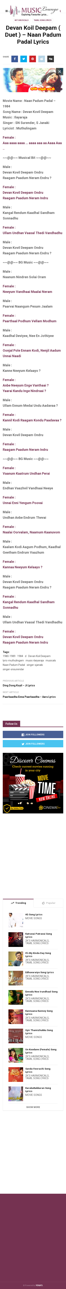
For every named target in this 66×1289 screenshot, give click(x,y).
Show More (33, 1107)
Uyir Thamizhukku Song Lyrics (39, 1032)
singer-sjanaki (35, 664)
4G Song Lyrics (33, 914)
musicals (51, 660)
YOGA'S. (39, 1285)
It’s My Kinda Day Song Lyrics (38, 955)
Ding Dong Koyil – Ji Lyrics (19, 685)
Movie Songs (33, 918)
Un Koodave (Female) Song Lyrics (40, 1051)
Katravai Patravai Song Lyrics (38, 935)
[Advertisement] (33, 855)
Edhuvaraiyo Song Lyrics (39, 972)
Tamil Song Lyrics (43, 20)
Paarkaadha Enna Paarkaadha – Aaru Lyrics (29, 696)
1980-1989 (9, 656)
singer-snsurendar (13, 669)
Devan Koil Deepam (39, 656)
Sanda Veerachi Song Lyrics (37, 1070)
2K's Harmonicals (37, 940)
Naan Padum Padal (14, 664)
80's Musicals (22, 20)
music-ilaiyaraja (35, 660)
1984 (20, 656)
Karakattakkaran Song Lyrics (38, 1090)
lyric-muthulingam (13, 660)
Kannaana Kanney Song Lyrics (39, 1012)
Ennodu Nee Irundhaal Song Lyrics (41, 993)
